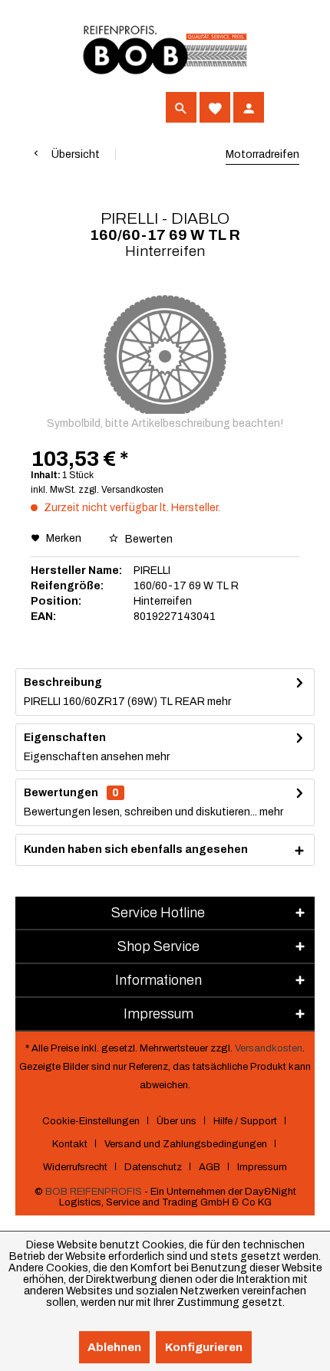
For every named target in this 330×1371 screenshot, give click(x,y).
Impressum (262, 1167)
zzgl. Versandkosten (120, 489)
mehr (218, 701)
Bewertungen (61, 793)
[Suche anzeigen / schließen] (181, 107)
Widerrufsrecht (75, 1167)
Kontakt (69, 1144)
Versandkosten (268, 1048)
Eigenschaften (65, 737)
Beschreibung (63, 682)
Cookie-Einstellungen (91, 1121)
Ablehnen (114, 1347)
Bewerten (148, 539)
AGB (209, 1167)
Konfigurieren (204, 1347)
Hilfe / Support (245, 1121)
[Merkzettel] (215, 107)
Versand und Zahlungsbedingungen (185, 1144)
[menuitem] (46, 107)
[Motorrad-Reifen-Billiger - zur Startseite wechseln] (165, 50)
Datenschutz (153, 1167)
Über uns (176, 1121)
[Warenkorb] (282, 107)
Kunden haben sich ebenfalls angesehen (136, 849)
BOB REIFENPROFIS (93, 1191)
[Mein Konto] (248, 107)
